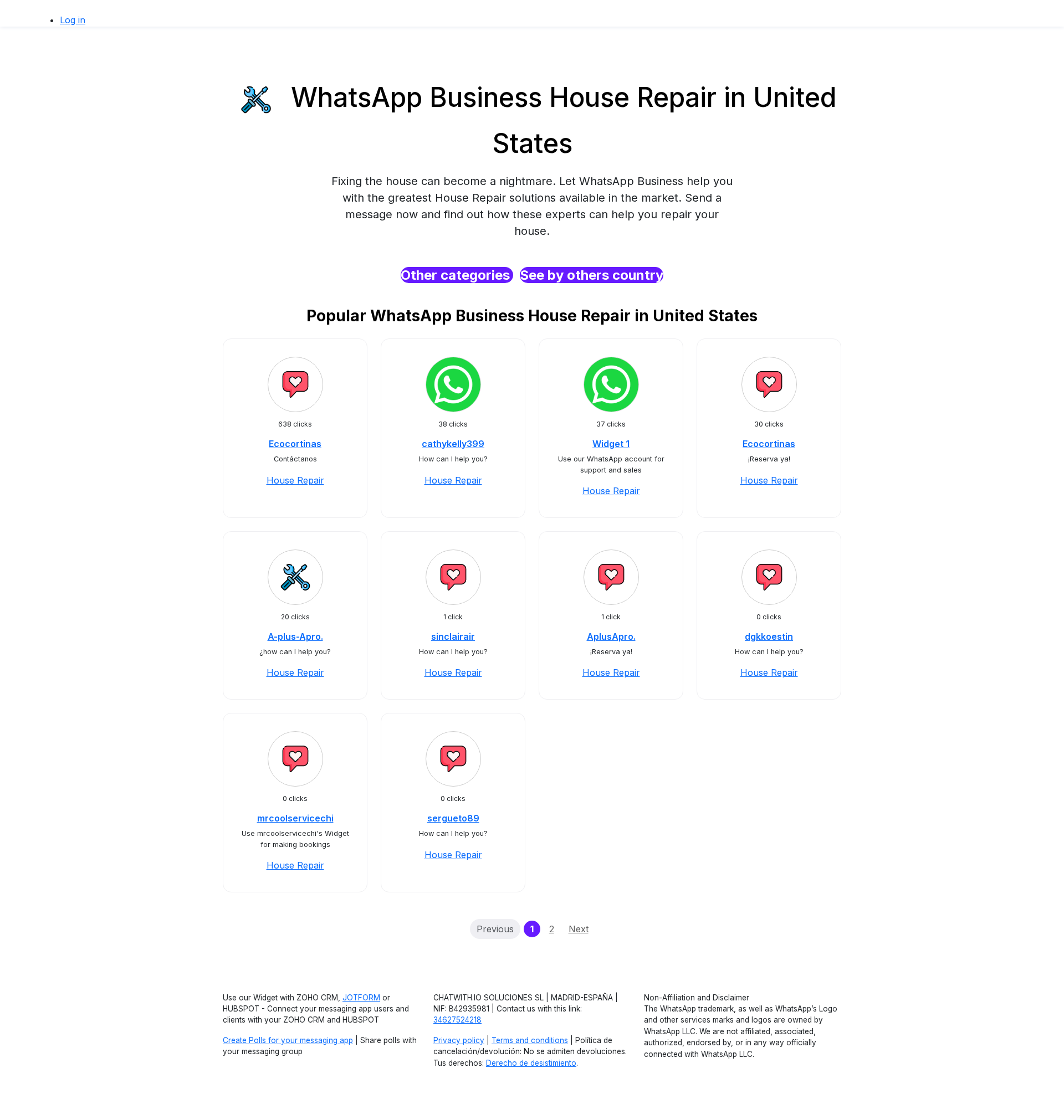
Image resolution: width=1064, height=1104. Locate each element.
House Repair (295, 480)
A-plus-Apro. (295, 636)
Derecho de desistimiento (531, 1063)
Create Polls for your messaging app (288, 1040)
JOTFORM (361, 997)
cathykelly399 (453, 443)
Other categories (457, 275)
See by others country (591, 275)
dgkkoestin (769, 636)
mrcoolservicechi (295, 818)
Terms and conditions (530, 1040)
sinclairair (453, 636)
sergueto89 (453, 818)
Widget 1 (611, 443)
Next (579, 928)
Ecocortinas (295, 443)
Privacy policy (458, 1040)
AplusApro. (611, 636)
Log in (72, 19)
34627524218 (457, 1019)
